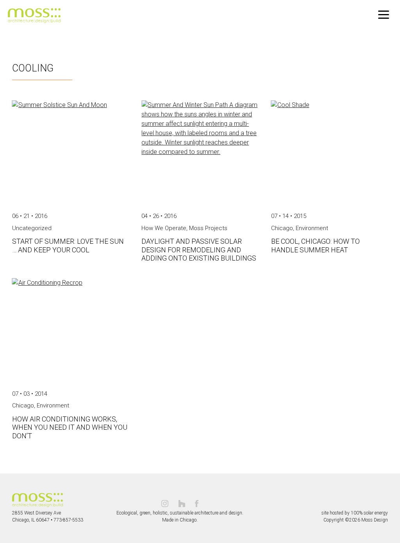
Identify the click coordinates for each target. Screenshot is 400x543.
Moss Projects (208, 228)
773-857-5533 (68, 520)
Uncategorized (32, 228)
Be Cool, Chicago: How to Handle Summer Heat (315, 245)
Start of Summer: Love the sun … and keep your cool (68, 245)
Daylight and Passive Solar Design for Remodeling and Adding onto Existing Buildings (198, 249)
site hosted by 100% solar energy (354, 513)
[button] (383, 15)
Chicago (282, 228)
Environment (312, 228)
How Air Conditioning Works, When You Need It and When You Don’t (69, 427)
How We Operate (163, 228)
